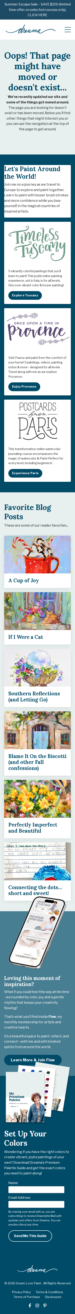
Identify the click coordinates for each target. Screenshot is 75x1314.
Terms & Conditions (49, 1292)
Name (13, 1183)
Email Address (19, 1198)
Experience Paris (25, 473)
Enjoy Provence (24, 386)
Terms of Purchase (27, 1297)
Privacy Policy (21, 1292)
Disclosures (53, 1297)
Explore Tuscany (25, 295)
